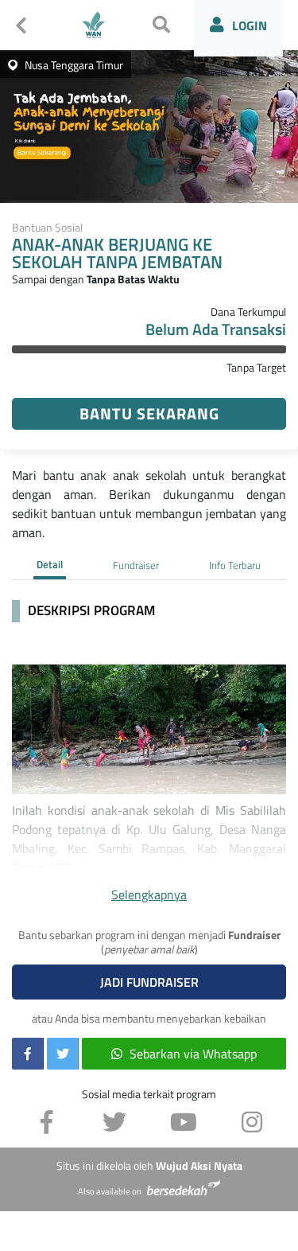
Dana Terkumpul (248, 311)
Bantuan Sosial (47, 227)
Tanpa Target (256, 367)
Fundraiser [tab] (136, 565)
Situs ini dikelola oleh (149, 1165)
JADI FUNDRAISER (149, 982)
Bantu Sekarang (149, 413)
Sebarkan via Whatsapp (193, 1053)
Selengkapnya (149, 894)
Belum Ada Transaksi (215, 329)
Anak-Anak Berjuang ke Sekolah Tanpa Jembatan (117, 254)
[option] (149, 123)
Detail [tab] (50, 564)
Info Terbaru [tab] (235, 565)
